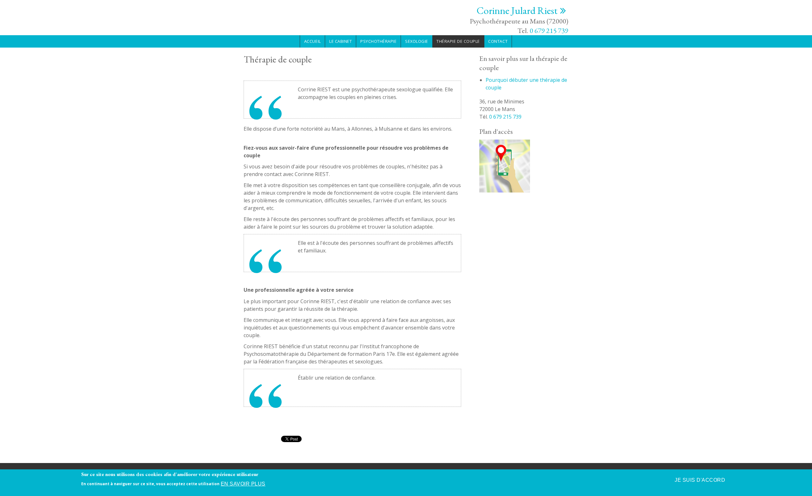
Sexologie (416, 41)
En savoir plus (243, 483)
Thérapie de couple (458, 41)
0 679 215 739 (549, 30)
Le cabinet (340, 41)
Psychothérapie (378, 41)
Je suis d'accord (700, 480)
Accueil (312, 41)
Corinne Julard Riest (517, 10)
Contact (498, 41)
